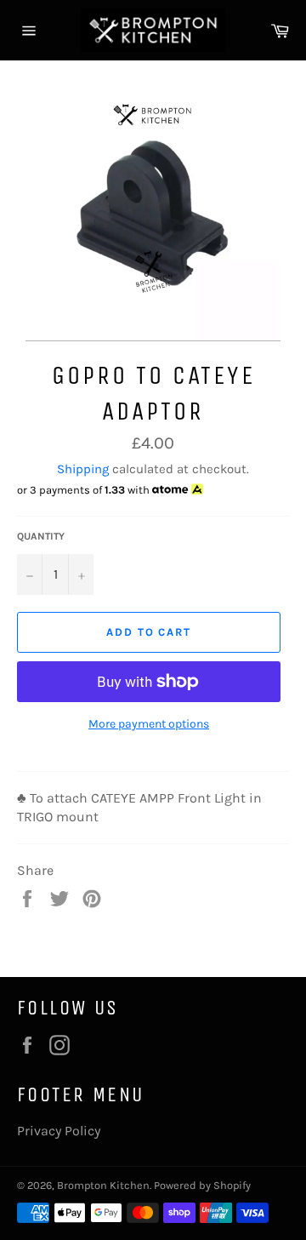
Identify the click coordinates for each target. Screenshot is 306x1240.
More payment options (148, 724)
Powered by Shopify (202, 1185)
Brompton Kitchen (103, 1185)
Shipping (83, 469)
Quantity (41, 536)
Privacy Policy (58, 1131)
